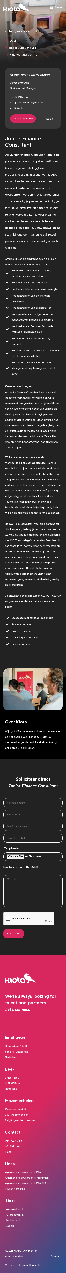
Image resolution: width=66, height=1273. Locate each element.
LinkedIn (18, 108)
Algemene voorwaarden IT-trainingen (27, 1177)
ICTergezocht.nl (15, 1214)
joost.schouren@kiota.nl (28, 102)
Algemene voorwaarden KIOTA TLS (25, 1183)
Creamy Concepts (29, 1265)
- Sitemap (55, 1253)
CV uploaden (11, 848)
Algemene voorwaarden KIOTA (23, 1172)
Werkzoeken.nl (14, 1209)
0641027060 (21, 97)
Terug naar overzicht (23, 31)
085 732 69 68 (13, 1140)
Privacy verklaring (15, 1188)
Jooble (10, 1225)
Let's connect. (17, 1009)
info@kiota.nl (12, 1146)
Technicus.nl (13, 1220)
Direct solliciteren (23, 118)
